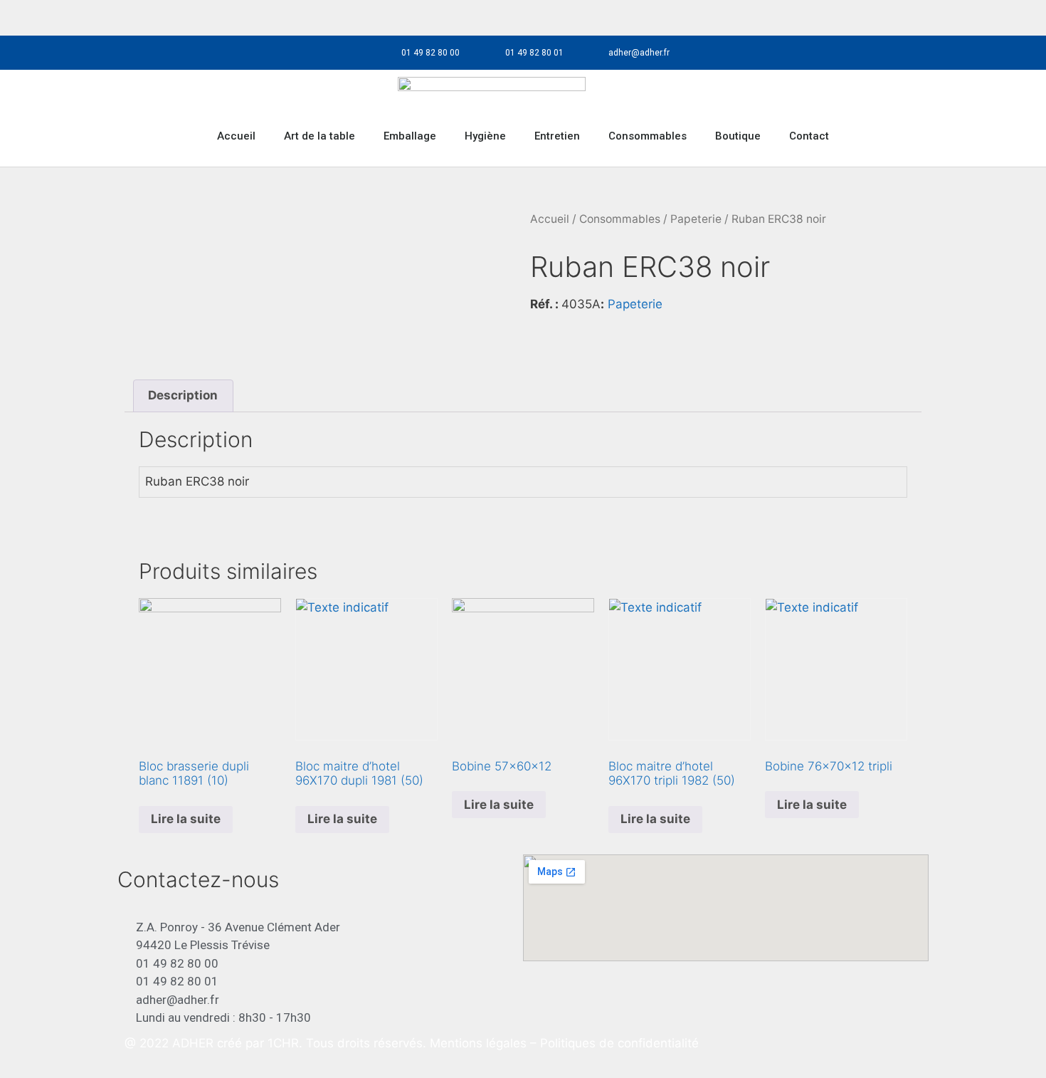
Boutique (738, 136)
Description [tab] (183, 395)
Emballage (410, 136)
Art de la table (319, 136)
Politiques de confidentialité (619, 1043)
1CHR (283, 1043)
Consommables (647, 136)
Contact (809, 136)
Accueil (236, 136)
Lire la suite (186, 819)
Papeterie (696, 219)
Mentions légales (480, 1043)
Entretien (557, 136)
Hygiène (485, 136)
